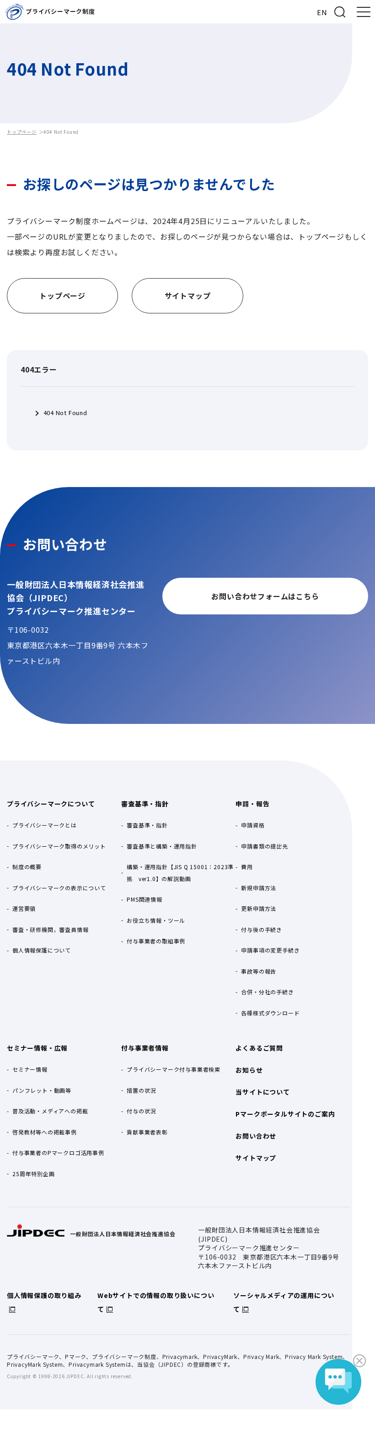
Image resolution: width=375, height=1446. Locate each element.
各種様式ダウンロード (270, 1013)
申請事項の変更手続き (270, 950)
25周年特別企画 (33, 1174)
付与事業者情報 (145, 1047)
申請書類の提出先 (264, 846)
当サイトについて (262, 1091)
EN (322, 12)
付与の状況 (141, 1111)
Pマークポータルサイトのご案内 (285, 1113)
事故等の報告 (258, 971)
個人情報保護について (41, 950)
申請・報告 (252, 803)
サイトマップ (256, 1157)
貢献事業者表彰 (147, 1132)
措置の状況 (141, 1090)
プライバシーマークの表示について (59, 888)
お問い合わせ (256, 1135)
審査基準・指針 (145, 803)
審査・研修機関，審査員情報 (50, 929)
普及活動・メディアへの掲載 (50, 1111)
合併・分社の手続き (267, 992)
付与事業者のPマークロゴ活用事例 (58, 1152)
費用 (247, 867)
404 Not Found (65, 413)
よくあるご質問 (259, 1047)
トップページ (22, 131)
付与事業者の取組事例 (156, 941)
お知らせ (249, 1069)
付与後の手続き (261, 929)
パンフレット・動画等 (41, 1090)
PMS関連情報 (144, 899)
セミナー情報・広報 (37, 1047)
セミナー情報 (30, 1069)
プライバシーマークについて (51, 803)
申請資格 (252, 825)
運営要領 (24, 908)
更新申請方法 (258, 908)
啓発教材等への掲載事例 (44, 1132)
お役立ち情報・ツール (156, 920)
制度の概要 (27, 867)
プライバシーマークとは (44, 825)
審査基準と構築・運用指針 (162, 846)
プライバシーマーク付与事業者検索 (173, 1069)
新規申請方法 (258, 888)
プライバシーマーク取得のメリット (59, 846)
